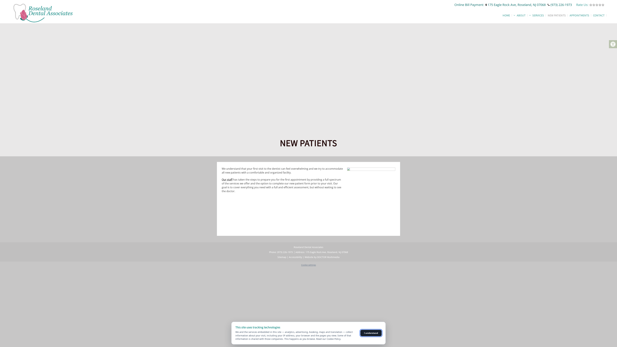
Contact (599, 15)
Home (506, 15)
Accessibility (295, 257)
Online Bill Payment (468, 5)
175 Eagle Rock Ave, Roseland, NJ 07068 (517, 5)
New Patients (557, 15)
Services (538, 15)
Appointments (579, 15)
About (521, 15)
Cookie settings (308, 264)
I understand (371, 333)
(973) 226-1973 (561, 5)
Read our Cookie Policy (328, 338)
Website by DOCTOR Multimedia (322, 257)
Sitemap (281, 257)
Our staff (227, 179)
